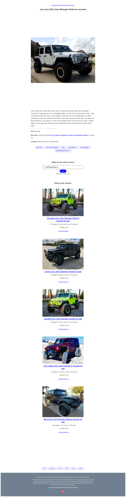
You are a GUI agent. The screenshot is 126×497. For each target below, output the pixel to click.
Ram (60, 468)
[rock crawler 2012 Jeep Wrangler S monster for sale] (63, 363)
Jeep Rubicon (72, 147)
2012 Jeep (39, 147)
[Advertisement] (63, 24)
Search (63, 171)
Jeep (63, 147)
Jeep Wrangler (84, 147)
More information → (64, 231)
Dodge (80, 468)
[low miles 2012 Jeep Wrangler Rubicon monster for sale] (63, 215)
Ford (44, 468)
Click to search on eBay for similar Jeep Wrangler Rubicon (69, 135)
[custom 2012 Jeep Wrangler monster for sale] (63, 269)
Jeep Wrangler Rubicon (62, 150)
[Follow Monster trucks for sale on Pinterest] (63, 492)
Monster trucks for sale (63, 5)
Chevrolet (52, 468)
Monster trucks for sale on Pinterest (70, 487)
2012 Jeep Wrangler (52, 147)
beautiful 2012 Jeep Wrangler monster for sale (63, 319)
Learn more (72, 484)
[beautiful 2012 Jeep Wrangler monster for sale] (63, 316)
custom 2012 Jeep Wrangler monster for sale (63, 271)
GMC (66, 468)
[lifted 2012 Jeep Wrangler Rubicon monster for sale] (63, 416)
